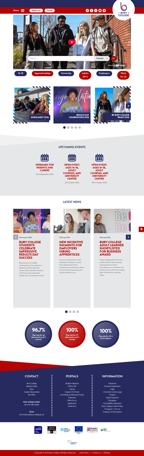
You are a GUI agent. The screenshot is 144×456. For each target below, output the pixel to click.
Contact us (96, 453)
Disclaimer (112, 401)
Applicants (72, 403)
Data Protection (112, 398)
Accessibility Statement (112, 403)
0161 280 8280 (33, 405)
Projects (112, 395)
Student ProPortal (72, 392)
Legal (112, 389)
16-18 (20, 73)
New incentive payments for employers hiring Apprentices (71, 248)
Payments (72, 398)
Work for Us (123, 75)
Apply (36, 10)
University (66, 73)
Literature (112, 384)
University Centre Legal (112, 392)
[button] (64, 127)
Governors (72, 406)
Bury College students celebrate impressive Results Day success (30, 250)
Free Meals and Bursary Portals (72, 395)
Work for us (71, 401)
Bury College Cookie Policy (112, 406)
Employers (104, 73)
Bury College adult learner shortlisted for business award (112, 248)
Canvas (72, 389)
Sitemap (107, 453)
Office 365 (72, 386)
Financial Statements (112, 386)
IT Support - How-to (112, 409)
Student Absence (72, 384)
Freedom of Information (112, 412)
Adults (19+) (85, 75)
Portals (49, 10)
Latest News (84, 453)
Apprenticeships (42, 73)
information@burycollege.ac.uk (31, 415)
